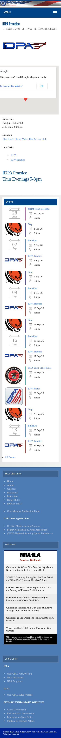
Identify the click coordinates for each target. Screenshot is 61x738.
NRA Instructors (15, 677)
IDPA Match (34, 388)
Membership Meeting (39, 208)
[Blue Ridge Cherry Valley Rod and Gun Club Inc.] (30, 5)
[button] (25, 98)
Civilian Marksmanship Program (23, 526)
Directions (12, 492)
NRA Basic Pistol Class (39, 367)
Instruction (12, 496)
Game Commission (17, 709)
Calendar (11, 488)
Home (10, 481)
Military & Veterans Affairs (20, 720)
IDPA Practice (50, 29)
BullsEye (32, 240)
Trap (30, 224)
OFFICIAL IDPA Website (20, 694)
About (10, 485)
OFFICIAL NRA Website (19, 673)
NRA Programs (14, 681)
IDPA (40, 29)
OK (42, 86)
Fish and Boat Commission (20, 713)
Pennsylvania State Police (20, 717)
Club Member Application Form (23, 511)
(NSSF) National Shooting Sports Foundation (30, 533)
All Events (10, 457)
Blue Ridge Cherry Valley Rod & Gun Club (24, 138)
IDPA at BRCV (14, 503)
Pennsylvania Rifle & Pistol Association (27, 529)
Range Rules (13, 499)
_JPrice (29, 29)
